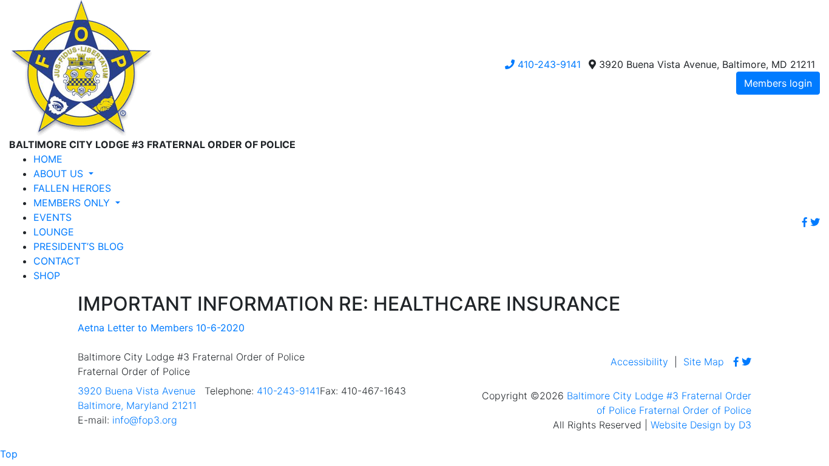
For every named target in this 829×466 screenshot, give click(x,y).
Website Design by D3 (701, 425)
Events (52, 217)
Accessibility (639, 362)
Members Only (73, 203)
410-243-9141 (548, 64)
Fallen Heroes (72, 188)
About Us (59, 173)
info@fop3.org (144, 420)
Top (9, 454)
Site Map (703, 362)
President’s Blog (78, 246)
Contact (56, 261)
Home (48, 159)
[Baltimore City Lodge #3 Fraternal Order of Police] (81, 67)
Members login (778, 83)
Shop (46, 275)
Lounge (53, 232)
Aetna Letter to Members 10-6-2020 (161, 328)
